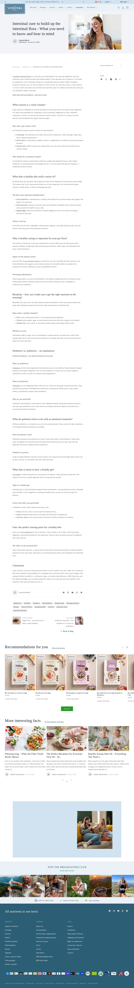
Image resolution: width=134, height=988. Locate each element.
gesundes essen (62, 607)
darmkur (51, 607)
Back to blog (68, 631)
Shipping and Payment (75, 937)
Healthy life (26, 67)
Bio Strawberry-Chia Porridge (16, 693)
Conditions (71, 930)
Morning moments (73, 603)
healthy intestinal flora (22, 76)
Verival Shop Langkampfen (46, 934)
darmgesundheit (40, 607)
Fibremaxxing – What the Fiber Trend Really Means (24, 755)
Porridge (8, 930)
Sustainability (41, 930)
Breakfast (36, 603)
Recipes (16, 607)
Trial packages (10, 960)
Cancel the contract (74, 945)
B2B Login (123, 2)
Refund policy (30, 983)
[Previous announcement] (5, 2)
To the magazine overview (54, 722)
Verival (11, 983)
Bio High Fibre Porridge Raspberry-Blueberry (110, 694)
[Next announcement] (83, 2)
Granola (8, 934)
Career (38, 949)
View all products (58, 648)
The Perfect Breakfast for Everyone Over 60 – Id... (64, 755)
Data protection (73, 949)
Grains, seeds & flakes (13, 956)
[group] (11, 886)
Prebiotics (16, 386)
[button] (33, 7)
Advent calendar (11, 964)
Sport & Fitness (27, 607)
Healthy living (59, 603)
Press (38, 945)
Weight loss (17, 603)
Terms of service (50, 983)
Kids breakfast (47, 603)
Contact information (72, 983)
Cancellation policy (93, 983)
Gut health (17, 474)
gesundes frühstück (20, 610)
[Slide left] (122, 647)
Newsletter (40, 953)
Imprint (70, 926)
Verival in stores (42, 941)
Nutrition (27, 603)
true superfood (26, 532)
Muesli (7, 937)
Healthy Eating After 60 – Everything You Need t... (107, 755)
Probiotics (16, 368)
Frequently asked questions (46, 937)
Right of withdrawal (74, 941)
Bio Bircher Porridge (43, 693)
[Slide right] (127, 647)
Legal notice (82, 983)
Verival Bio (16, 67)
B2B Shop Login (42, 960)
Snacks (7, 949)
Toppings (8, 953)
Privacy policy (40, 983)
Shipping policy (61, 983)
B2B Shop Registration (44, 956)
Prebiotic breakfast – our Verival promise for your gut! (33, 356)
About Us (39, 926)
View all (67, 709)
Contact (70, 953)
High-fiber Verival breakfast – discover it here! (30, 95)
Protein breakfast (11, 941)
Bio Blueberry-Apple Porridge (77, 693)
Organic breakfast (11, 926)
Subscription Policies (75, 934)
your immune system (32, 261)
